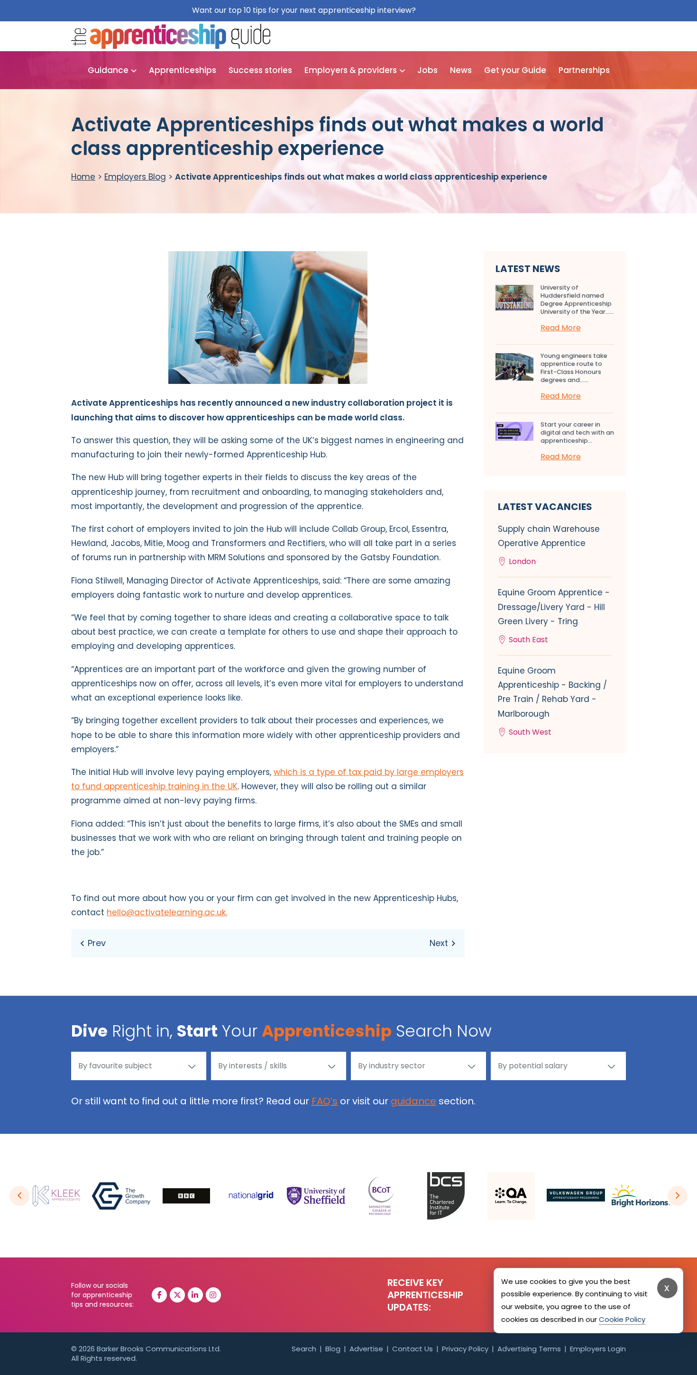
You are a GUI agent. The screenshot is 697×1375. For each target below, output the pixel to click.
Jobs (427, 70)
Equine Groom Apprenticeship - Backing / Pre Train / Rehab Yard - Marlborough (552, 701)
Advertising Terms (529, 1349)
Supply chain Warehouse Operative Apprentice (549, 545)
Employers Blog (135, 176)
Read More (561, 327)
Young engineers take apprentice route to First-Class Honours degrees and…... (574, 368)
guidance (413, 1101)
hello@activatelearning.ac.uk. (167, 912)
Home (83, 176)
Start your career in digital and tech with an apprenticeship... (577, 432)
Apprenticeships (182, 70)
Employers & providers (350, 70)
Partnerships (584, 70)
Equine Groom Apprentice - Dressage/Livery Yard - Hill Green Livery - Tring (554, 616)
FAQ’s (325, 1101)
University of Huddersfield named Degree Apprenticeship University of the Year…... (577, 299)
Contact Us (412, 1349)
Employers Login (598, 1349)
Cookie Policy (622, 1319)
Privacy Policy (465, 1349)
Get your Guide (515, 70)
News (461, 70)
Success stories (260, 70)
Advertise (366, 1349)
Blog (332, 1349)
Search (304, 1349)
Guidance (108, 70)
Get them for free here (461, 10)
